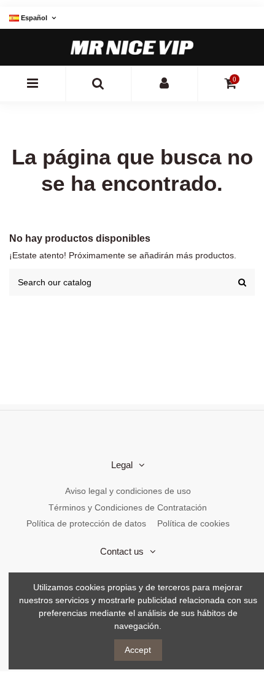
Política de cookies (193, 523)
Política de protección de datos (86, 523)
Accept (138, 650)
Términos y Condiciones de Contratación (128, 507)
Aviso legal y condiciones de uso (128, 491)
